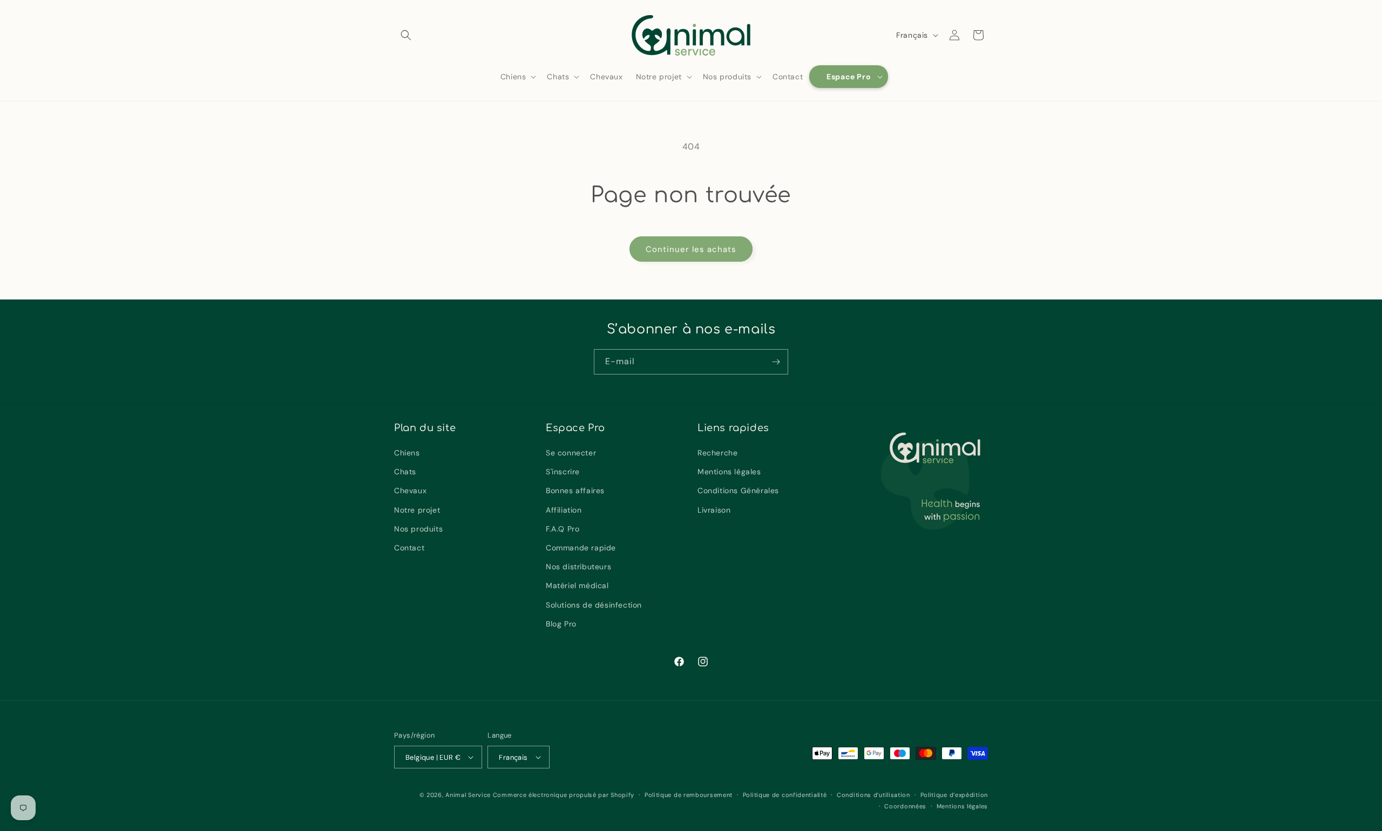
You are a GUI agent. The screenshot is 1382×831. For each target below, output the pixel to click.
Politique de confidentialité (785, 795)
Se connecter (571, 453)
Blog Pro (561, 624)
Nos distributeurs (578, 566)
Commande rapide (581, 548)
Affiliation (564, 510)
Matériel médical (577, 585)
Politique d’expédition (954, 795)
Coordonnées (905, 806)
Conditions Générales (738, 490)
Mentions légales (729, 471)
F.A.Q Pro (562, 529)
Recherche (717, 453)
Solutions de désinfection (594, 605)
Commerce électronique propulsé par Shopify (563, 795)
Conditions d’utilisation (873, 795)
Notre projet (417, 510)
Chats (405, 471)
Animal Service (468, 795)
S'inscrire (563, 471)
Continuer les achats (691, 249)
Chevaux (410, 490)
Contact (409, 548)
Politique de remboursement (689, 795)
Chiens (407, 453)
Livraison (713, 510)
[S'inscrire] (776, 361)
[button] (406, 35)
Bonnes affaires (575, 490)
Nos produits (418, 529)
